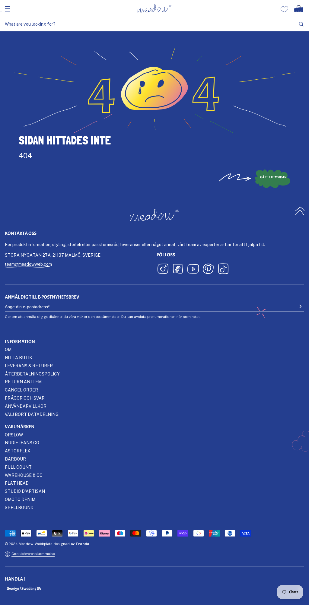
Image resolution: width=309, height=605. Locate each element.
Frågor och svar (25, 398)
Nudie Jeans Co (22, 442)
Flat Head (17, 483)
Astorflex (17, 450)
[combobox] (154, 24)
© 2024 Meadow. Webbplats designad (47, 543)
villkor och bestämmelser (98, 316)
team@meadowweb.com (28, 264)
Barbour (15, 458)
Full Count (18, 467)
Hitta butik (18, 357)
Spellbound (19, 507)
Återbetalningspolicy (32, 373)
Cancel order (21, 389)
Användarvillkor (25, 406)
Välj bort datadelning (32, 414)
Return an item (23, 381)
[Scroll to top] (300, 211)
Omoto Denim (20, 499)
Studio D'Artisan (25, 491)
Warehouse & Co (24, 475)
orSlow (14, 434)
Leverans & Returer (29, 365)
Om (8, 349)
